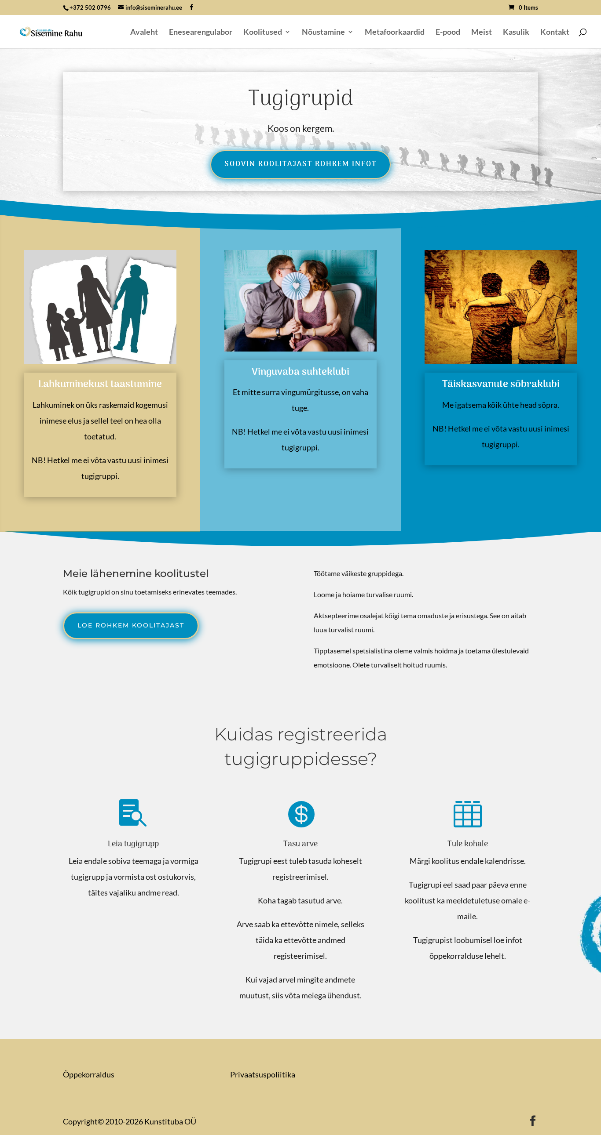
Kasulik (516, 32)
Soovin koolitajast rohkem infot (300, 164)
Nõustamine (323, 32)
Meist (481, 32)
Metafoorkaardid (395, 32)
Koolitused (262, 32)
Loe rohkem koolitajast (130, 625)
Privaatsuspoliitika (262, 1074)
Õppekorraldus (88, 1074)
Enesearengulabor (200, 32)
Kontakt (554, 32)
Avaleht (144, 32)
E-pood (448, 32)
